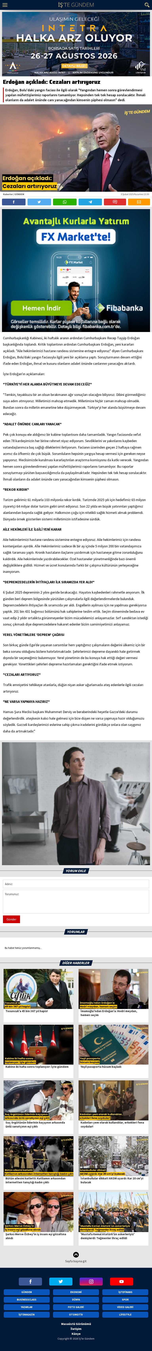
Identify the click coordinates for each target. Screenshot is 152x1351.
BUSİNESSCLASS (26, 1299)
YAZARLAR (26, 1307)
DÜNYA (76, 1299)
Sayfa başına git (76, 1261)
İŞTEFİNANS (125, 1292)
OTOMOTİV (76, 1314)
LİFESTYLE (125, 1314)
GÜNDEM (26, 1292)
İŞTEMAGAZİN (27, 1314)
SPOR (125, 1299)
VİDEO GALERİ (125, 1307)
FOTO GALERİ (76, 1307)
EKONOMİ (76, 1292)
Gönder (11, 919)
